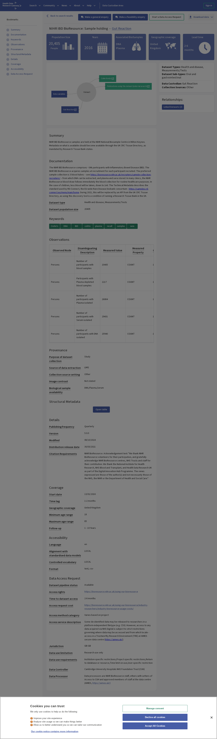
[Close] (211, 717)
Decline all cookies (155, 717)
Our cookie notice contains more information (54, 731)
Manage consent (155, 708)
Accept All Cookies (155, 726)
